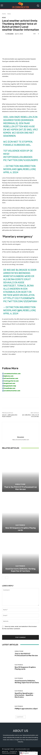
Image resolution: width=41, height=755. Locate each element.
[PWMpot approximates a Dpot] (7, 707)
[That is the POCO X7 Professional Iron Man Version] (20, 471)
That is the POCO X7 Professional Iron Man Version (20, 488)
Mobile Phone (20, 484)
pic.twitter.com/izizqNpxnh (20, 301)
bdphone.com (8, 376)
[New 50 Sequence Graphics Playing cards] (20, 512)
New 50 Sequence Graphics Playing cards (20, 529)
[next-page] (6, 577)
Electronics (20, 525)
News (9, 14)
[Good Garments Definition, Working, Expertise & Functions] (20, 553)
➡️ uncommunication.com (11, 373)
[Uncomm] (3, 33)
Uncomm (10, 33)
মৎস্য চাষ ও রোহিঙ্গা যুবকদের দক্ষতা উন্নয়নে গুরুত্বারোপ (9, 415)
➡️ (3, 376)
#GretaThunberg (13, 276)
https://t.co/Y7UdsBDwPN (18, 298)
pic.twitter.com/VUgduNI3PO (20, 160)
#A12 (6, 153)
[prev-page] (3, 577)
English (26, 753)
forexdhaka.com (9, 388)
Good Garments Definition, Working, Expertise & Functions (20, 570)
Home (4, 14)
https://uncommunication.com (20, 439)
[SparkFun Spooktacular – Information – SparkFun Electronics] (7, 694)
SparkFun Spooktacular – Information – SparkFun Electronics (24, 695)
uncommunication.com (12, 390)
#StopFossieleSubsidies (17, 157)
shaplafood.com (9, 383)
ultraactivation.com (11, 378)
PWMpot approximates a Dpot (26, 709)
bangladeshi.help (10, 386)
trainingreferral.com (11, 381)
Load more (20, 717)
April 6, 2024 (10, 172)
